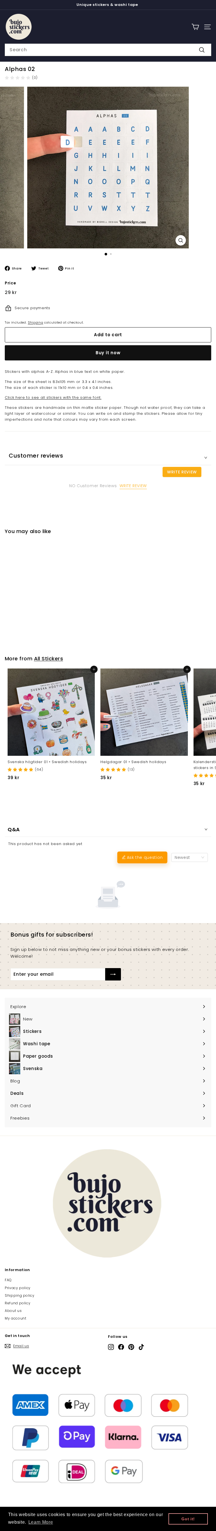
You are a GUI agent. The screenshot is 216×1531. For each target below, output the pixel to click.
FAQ (8, 1280)
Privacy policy (18, 1287)
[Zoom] (181, 240)
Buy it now (108, 353)
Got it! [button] (188, 1519)
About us (13, 1310)
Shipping (35, 322)
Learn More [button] (40, 1522)
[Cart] (195, 27)
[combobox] (108, 50)
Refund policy (17, 1303)
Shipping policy (20, 1295)
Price (10, 283)
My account (15, 1318)
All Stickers (48, 658)
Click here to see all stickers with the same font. (53, 397)
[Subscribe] (113, 974)
